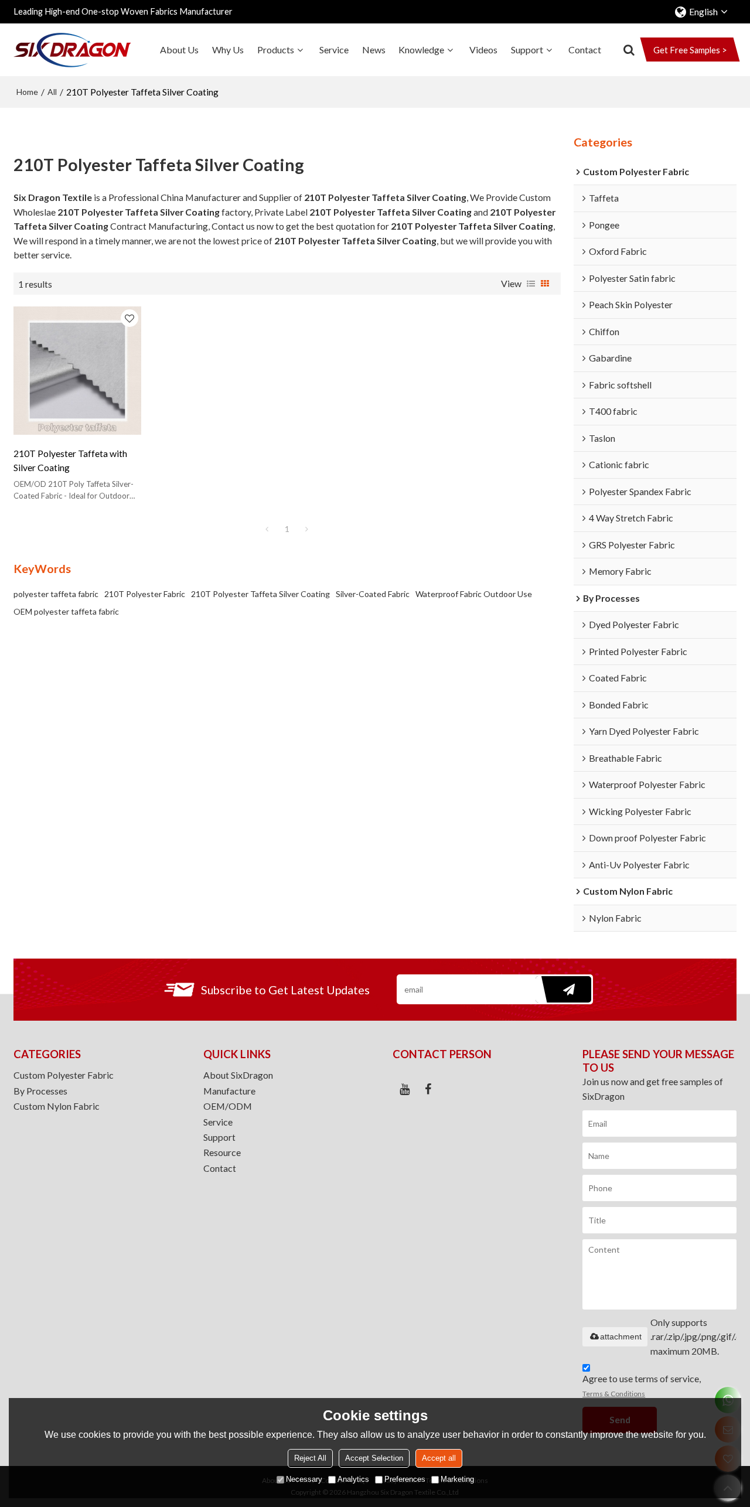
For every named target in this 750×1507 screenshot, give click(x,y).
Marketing (457, 1479)
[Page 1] (267, 529)
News (374, 49)
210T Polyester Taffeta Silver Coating (260, 594)
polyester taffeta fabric (55, 594)
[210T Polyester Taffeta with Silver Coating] (77, 370)
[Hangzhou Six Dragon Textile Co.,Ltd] (72, 49)
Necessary (304, 1479)
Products (275, 49)
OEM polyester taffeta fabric (66, 611)
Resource (222, 1152)
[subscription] (563, 989)
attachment (621, 1336)
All (52, 92)
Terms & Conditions (613, 1393)
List (531, 283)
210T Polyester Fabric (144, 594)
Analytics (353, 1479)
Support (527, 49)
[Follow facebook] (427, 1089)
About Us (179, 49)
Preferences (404, 1479)
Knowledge (421, 49)
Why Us (228, 49)
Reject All (310, 1458)
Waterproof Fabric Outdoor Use (473, 594)
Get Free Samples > (690, 50)
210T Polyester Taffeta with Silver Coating (70, 460)
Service (334, 49)
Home (27, 92)
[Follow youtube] (404, 1089)
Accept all (439, 1458)
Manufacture (229, 1090)
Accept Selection (374, 1458)
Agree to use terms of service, (641, 1385)
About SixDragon (238, 1074)
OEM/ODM (227, 1106)
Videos (483, 49)
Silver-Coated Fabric (373, 594)
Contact (584, 49)
